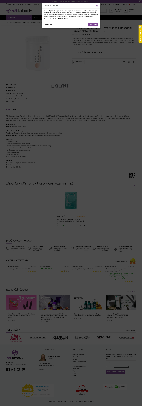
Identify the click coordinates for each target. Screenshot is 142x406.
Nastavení (48, 24)
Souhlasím (93, 24)
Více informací (63, 18)
